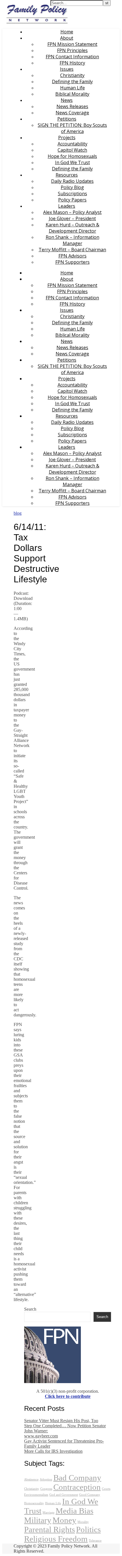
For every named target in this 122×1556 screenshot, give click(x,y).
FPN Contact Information (72, 56)
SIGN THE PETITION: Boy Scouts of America (72, 128)
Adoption (46, 1479)
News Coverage (72, 113)
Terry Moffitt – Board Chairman (72, 249)
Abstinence (31, 1479)
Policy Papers (72, 200)
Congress (46, 1488)
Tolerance (95, 1540)
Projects (66, 137)
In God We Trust (72, 162)
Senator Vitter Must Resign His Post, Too (61, 1420)
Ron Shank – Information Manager (72, 240)
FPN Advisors (72, 256)
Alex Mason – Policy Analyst (72, 212)
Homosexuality (34, 1503)
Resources (67, 175)
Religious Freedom (56, 1538)
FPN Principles (72, 50)
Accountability (72, 144)
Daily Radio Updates (72, 181)
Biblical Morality (72, 94)
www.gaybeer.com (41, 1435)
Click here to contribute (68, 1396)
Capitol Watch (72, 150)
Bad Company (77, 1477)
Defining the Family (72, 81)
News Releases (72, 106)
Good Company (89, 1494)
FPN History (72, 63)
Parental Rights (49, 1529)
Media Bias (74, 1510)
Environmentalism (36, 1494)
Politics (88, 1529)
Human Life (72, 88)
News (67, 100)
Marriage (48, 1512)
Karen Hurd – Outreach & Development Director (72, 228)
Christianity (72, 75)
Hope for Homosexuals (72, 156)
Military (37, 1520)
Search (30, 1309)
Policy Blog (72, 187)
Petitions (66, 119)
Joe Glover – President (72, 218)
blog (18, 513)
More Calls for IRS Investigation (53, 1451)
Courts (106, 1488)
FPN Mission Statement (72, 44)
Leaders (66, 206)
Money (64, 1520)
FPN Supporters (72, 262)
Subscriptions (72, 193)
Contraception (77, 1486)
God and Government (63, 1494)
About (66, 38)
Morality (83, 1521)
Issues (66, 69)
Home (66, 32)
